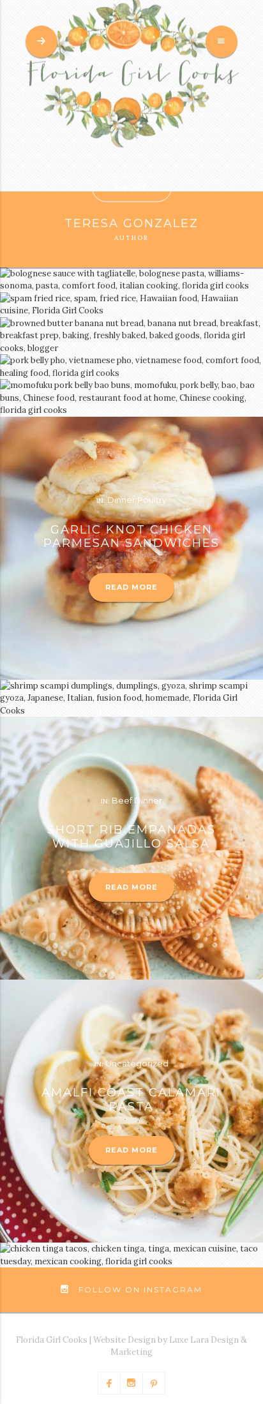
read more (131, 587)
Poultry (152, 500)
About (131, 187)
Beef (122, 800)
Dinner (121, 500)
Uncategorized (137, 349)
